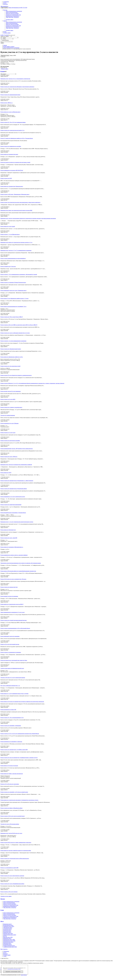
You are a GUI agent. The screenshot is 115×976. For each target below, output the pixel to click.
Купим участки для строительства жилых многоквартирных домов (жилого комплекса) (20, 202)
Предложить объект (5, 55)
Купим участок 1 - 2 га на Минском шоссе (10, 234)
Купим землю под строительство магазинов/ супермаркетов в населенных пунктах (19, 800)
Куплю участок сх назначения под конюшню (11, 652)
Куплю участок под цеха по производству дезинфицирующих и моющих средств (19, 757)
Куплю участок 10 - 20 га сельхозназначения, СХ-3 (12, 717)
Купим (4, 31)
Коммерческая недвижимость (12, 16)
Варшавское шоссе (7, 924)
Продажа (5, 10)
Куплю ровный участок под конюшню (9, 596)
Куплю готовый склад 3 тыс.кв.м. (8, 266)
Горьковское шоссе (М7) (8, 926)
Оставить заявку (9, 19)
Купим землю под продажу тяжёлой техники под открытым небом (16, 850)
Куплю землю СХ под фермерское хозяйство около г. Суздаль (14, 298)
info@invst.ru (24, 974)
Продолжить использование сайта (13, 971)
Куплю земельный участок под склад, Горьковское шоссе (13, 290)
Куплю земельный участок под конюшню (10, 636)
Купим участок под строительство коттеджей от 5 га (12, 130)
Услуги (4, 2)
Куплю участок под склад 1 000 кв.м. (9, 456)
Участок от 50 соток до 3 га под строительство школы (13, 677)
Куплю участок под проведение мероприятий (11, 504)
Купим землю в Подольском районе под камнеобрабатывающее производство (18, 571)
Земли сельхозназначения (11, 12)
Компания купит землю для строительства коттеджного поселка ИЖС (16, 210)
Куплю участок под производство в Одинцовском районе (14, 488)
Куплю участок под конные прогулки (9, 587)
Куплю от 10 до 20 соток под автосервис (10, 784)
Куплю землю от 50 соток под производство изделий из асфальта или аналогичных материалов (22, 701)
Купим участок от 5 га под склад (8, 432)
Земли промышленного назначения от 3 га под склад (13, 612)
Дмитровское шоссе (7, 927)
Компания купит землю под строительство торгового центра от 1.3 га (16, 242)
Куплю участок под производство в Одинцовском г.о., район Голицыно (17, 480)
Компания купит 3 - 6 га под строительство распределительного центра (17, 521)
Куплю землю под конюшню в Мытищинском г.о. (12, 547)
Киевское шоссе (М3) (8, 933)
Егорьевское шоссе (7, 928)
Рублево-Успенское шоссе (9, 945)
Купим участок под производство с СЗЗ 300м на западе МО (14, 749)
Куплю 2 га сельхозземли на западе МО (9, 867)
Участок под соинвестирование (8, 415)
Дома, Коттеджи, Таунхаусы (12, 17)
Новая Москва (5, 40)
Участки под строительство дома (13, 14)
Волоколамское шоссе (8, 925)
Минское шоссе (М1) (8, 937)
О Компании (6, 951)
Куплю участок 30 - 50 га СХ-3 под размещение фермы (13, 122)
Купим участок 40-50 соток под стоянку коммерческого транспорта (16, 842)
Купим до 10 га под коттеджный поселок (10, 644)
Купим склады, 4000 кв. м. (7, 102)
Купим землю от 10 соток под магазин (9, 765)
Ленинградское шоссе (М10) (9, 934)
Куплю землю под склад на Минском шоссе (10, 111)
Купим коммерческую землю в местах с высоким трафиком (14, 555)
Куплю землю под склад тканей (8, 226)
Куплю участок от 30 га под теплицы (9, 891)
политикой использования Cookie (14, 968)
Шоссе (2, 921)
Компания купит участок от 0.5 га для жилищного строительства (15, 78)
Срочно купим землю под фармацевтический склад (12, 668)
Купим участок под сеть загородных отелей (10, 366)
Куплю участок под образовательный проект (11, 348)
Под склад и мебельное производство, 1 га (10, 685)
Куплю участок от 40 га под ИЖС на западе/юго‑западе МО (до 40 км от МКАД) (19, 324)
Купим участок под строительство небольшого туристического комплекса (17, 86)
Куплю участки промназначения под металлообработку (13, 258)
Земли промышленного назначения (14, 11)
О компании (6, 1)
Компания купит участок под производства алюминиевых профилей (16, 464)
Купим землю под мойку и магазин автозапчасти (12, 773)
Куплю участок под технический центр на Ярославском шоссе (15, 858)
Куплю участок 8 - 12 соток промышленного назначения (13, 340)
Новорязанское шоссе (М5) (9, 940)
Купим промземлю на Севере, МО (8, 709)
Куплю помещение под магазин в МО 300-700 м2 (12, 170)
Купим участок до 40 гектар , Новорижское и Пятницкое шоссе (15, 194)
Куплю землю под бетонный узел (8, 529)
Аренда (5, 20)
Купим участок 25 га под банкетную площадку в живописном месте (16, 375)
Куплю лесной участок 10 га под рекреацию (11, 391)
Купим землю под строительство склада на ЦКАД (12, 604)
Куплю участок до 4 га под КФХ (8, 399)
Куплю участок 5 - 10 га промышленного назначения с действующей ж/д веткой (19, 274)
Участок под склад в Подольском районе (10, 824)
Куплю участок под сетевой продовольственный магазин (14, 620)
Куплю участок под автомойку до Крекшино (11, 725)
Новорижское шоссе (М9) (9, 939)
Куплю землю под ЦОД (6, 472)
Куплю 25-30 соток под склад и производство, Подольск (13, 579)
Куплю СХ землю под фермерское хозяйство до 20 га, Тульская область (17, 138)
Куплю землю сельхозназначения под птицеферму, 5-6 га (13, 306)
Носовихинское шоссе (8, 942)
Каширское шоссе (7, 932)
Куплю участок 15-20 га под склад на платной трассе (13, 816)
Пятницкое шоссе (7, 943)
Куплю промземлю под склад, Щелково (10, 423)
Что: (1, 37)
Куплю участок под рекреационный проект (10, 94)
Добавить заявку (4, 68)
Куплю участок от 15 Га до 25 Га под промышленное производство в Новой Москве (20, 733)
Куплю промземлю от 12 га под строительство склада (13, 496)
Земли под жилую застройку (12, 13)
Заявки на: (3, 36)
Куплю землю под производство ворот (9, 154)
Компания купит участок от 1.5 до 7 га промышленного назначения (16, 250)
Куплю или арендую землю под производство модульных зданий (15, 162)
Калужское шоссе (7, 931)
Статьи (4, 956)
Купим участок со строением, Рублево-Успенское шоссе (13, 282)
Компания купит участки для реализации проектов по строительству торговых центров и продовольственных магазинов (28, 218)
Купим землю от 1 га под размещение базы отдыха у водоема (14, 693)
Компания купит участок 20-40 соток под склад (11, 833)
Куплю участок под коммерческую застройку (11, 146)
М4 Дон (5, 936)
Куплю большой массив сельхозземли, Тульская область (13, 512)
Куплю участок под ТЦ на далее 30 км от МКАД (12, 316)
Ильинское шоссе (7, 930)
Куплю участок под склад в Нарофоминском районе (12, 883)
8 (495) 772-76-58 (23, 7)
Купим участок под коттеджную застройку (10, 440)
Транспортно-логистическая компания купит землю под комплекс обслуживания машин (21, 563)
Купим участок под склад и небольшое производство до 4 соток (15, 332)
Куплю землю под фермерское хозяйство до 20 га (12, 356)
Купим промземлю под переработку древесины (11, 741)
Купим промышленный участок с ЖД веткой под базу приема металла (17, 448)
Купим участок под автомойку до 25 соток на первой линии (14, 792)
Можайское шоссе (7, 938)
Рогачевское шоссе (7, 944)
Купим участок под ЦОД (6, 178)
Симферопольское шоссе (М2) (10, 946)
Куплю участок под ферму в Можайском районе (11, 808)
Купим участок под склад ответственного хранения (12, 875)
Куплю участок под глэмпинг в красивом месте (11, 407)
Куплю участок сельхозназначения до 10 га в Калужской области (15, 628)
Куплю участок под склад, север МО (9, 537)
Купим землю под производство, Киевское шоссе (12, 186)
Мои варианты (4, 6)
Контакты (5, 4)
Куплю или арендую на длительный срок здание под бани (14, 660)
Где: (1, 38)
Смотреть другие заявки (6, 896)
